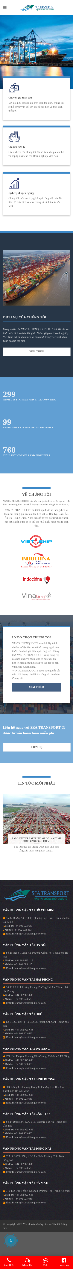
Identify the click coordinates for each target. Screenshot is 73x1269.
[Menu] (5, 7)
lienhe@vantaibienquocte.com (30, 933)
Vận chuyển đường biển (36, 1224)
